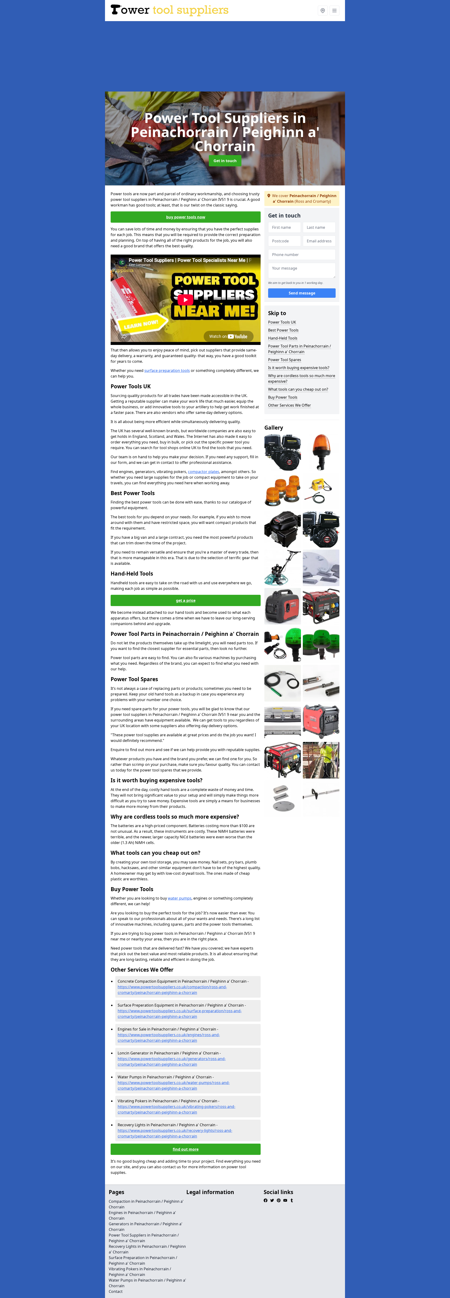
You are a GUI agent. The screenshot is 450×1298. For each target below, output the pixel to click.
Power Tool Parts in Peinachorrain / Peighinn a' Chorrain (299, 349)
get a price (185, 600)
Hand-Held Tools (282, 338)
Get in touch (225, 160)
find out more (186, 1149)
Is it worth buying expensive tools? (298, 367)
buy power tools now (185, 217)
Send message (302, 293)
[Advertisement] (225, 56)
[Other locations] (323, 10)
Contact (116, 1291)
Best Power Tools (283, 330)
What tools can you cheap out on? (298, 389)
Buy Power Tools (282, 397)
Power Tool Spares (284, 359)
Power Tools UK (282, 322)
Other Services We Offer (289, 405)
